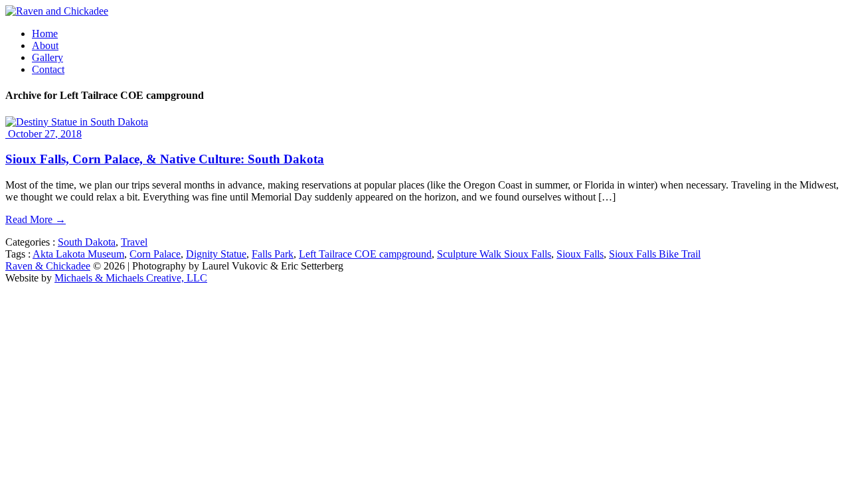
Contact (48, 69)
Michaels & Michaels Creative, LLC (130, 277)
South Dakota (87, 242)
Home (45, 33)
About (45, 45)
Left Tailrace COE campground (365, 254)
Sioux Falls (580, 254)
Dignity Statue (216, 254)
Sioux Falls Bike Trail (655, 254)
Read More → (35, 219)
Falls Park (273, 254)
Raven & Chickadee (47, 266)
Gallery (47, 57)
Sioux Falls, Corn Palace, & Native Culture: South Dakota (164, 159)
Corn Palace (155, 254)
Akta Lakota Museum (78, 254)
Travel (134, 242)
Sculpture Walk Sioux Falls (494, 254)
